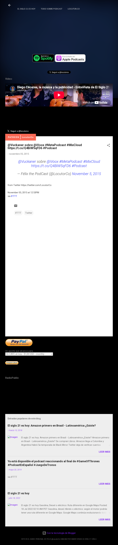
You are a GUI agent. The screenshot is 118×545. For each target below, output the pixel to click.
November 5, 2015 (86, 174)
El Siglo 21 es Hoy (26, 9)
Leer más (104, 451)
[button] (108, 145)
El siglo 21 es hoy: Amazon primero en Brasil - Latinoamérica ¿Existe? (52, 425)
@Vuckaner (27, 161)
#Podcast (79, 166)
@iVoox (52, 161)
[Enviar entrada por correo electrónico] (16, 206)
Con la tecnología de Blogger (61, 533)
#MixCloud (91, 161)
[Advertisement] (59, 310)
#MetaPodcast (70, 161)
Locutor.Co (74, 9)
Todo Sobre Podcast (51, 9)
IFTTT (14, 196)
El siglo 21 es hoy (18, 493)
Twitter (28, 213)
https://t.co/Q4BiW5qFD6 (51, 166)
